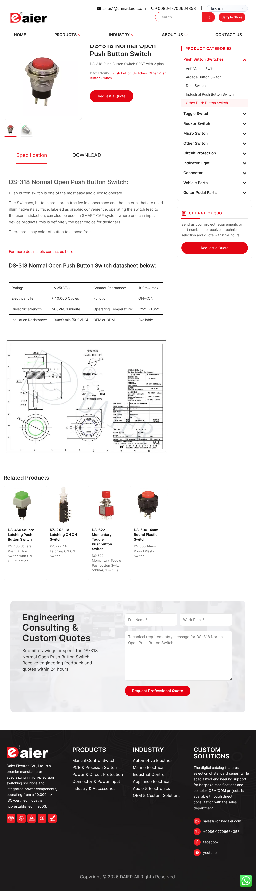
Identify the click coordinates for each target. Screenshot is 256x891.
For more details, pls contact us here (41, 251)
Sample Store (232, 17)
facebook (211, 842)
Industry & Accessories (94, 788)
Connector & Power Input (96, 781)
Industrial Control (149, 774)
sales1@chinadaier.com (124, 8)
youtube (210, 852)
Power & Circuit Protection (97, 774)
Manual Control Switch (94, 760)
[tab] (31, 155)
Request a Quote (112, 96)
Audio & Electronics (151, 788)
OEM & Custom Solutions (156, 795)
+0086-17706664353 (175, 8)
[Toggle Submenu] (244, 59)
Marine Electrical (148, 767)
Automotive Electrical (153, 760)
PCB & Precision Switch (94, 767)
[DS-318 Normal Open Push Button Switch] (43, 81)
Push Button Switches (129, 73)
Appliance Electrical (151, 781)
